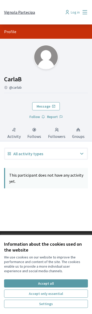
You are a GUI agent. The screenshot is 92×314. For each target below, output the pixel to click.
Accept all (46, 283)
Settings (46, 304)
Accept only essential (46, 293)
